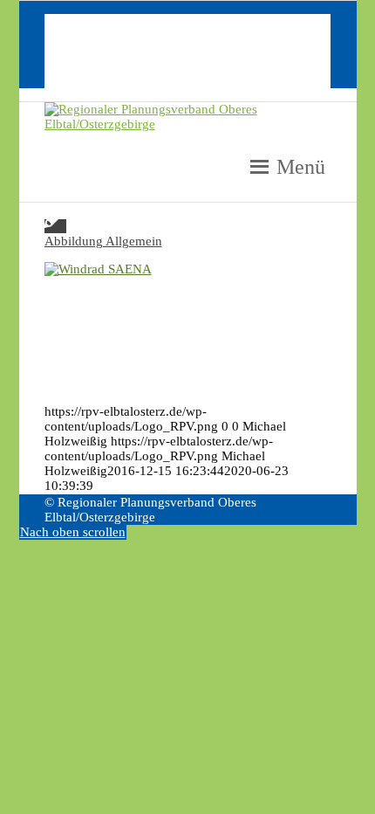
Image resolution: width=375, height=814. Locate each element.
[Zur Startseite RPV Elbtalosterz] (187, 124)
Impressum (109, 36)
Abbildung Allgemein (103, 241)
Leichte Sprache (123, 51)
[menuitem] (205, 21)
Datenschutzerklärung (139, 21)
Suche (95, 80)
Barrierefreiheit (120, 65)
